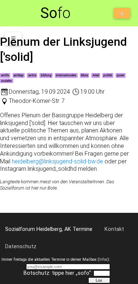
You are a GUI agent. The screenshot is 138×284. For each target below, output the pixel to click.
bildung (46, 75)
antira (32, 75)
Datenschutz (20, 246)
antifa (5, 75)
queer (120, 75)
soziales (6, 81)
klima (84, 75)
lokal (96, 75)
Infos (103, 259)
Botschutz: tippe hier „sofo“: (58, 273)
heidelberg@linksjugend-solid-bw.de (57, 161)
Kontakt (114, 229)
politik (107, 75)
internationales (66, 75)
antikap (19, 75)
